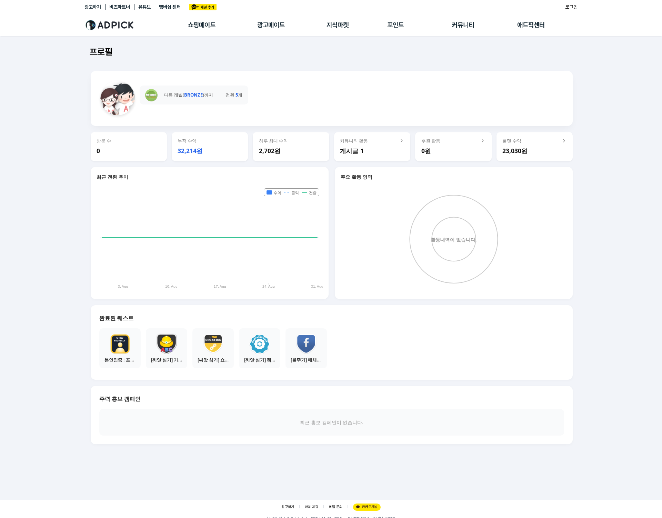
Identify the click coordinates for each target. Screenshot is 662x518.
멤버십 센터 (170, 7)
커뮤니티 (463, 25)
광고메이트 (271, 25)
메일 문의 (335, 507)
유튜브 (144, 7)
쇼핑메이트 (201, 25)
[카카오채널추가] (203, 7)
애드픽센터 (531, 25)
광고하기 (92, 7)
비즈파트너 (119, 7)
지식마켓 (338, 25)
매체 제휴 (311, 507)
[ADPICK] (136, 25)
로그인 (571, 6)
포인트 (395, 25)
